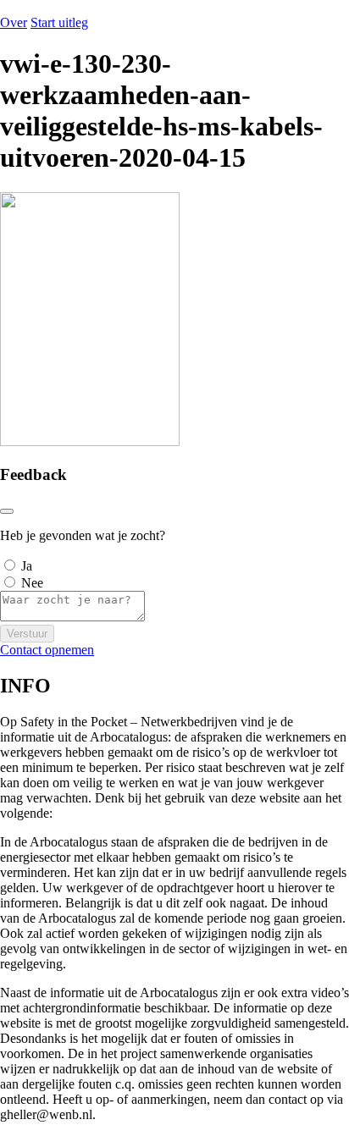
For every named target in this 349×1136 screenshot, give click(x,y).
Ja (26, 566)
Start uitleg (59, 22)
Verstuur (27, 633)
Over (13, 22)
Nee (32, 583)
